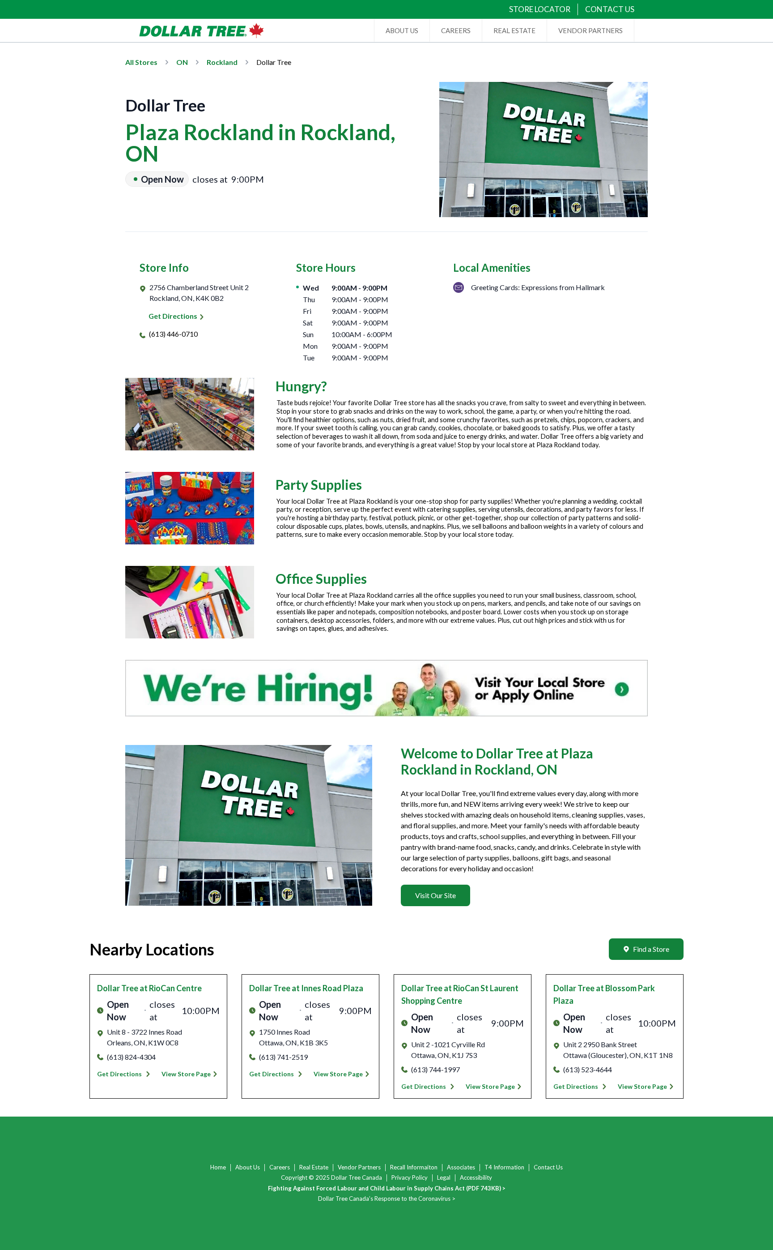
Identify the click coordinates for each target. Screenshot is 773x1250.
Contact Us (548, 1167)
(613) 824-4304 (131, 1057)
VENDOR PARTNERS (590, 30)
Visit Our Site (435, 895)
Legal (443, 1177)
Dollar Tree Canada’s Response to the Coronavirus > (386, 1198)
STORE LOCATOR (539, 9)
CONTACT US (609, 9)
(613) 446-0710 (173, 334)
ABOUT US (402, 30)
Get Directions (173, 316)
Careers (279, 1167)
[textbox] (524, 831)
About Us (247, 1167)
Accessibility (476, 1177)
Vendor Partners (359, 1167)
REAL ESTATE (514, 30)
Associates (461, 1167)
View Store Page (186, 1074)
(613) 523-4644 (587, 1069)
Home (218, 1167)
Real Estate (313, 1167)
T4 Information (504, 1167)
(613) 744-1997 (435, 1069)
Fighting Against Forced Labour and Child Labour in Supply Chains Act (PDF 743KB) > (386, 1188)
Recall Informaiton (413, 1167)
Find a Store (651, 949)
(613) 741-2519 (283, 1057)
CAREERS (456, 30)
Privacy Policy (409, 1177)
